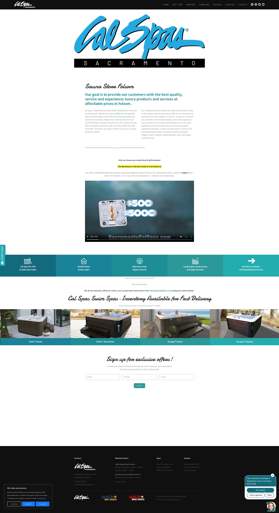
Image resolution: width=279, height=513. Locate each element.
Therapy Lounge (190, 470)
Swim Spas (97, 116)
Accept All (42, 504)
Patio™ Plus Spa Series (165, 464)
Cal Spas (170, 496)
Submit (139, 386)
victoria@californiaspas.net (84, 484)
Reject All (28, 504)
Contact (243, 4)
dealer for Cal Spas (123, 113)
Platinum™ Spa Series (164, 470)
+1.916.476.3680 (79, 481)
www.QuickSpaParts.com (160, 290)
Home (166, 4)
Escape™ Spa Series (164, 467)
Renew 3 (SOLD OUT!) (192, 464)
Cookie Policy (41, 498)
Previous (4, 327)
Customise (14, 504)
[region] (28, 497)
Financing (204, 4)
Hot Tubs (177, 4)
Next (275, 327)
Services (230, 4)
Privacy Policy (120, 481)
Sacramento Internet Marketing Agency (169, 499)
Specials (217, 4)
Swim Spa (190, 4)
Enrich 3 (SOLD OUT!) (192, 467)
